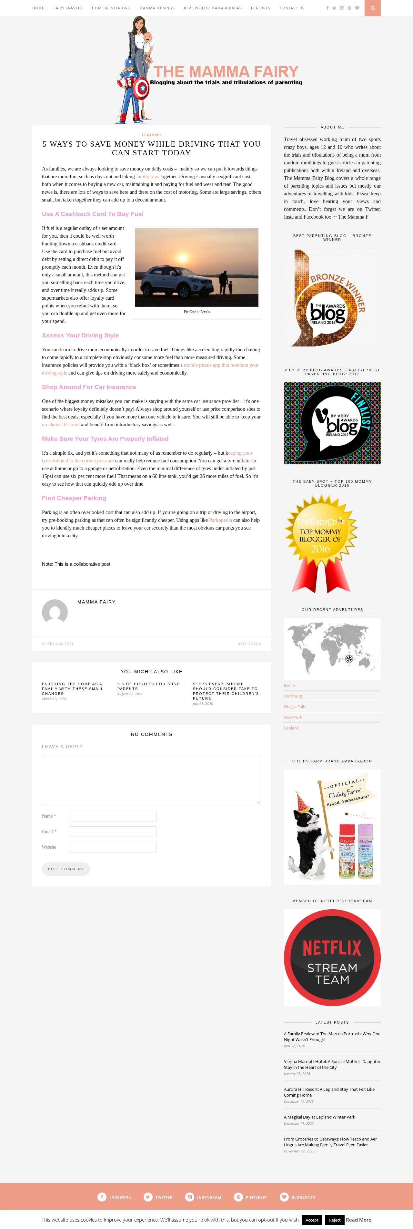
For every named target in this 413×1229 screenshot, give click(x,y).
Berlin (289, 685)
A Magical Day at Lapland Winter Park (320, 1117)
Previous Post (59, 643)
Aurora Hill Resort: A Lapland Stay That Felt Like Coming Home (329, 1092)
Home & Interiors (111, 7)
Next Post (248, 643)
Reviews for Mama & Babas (213, 7)
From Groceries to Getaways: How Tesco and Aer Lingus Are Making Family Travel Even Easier (330, 1142)
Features (260, 7)
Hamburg (293, 696)
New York (293, 717)
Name (49, 816)
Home (38, 7)
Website (49, 847)
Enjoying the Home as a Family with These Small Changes (73, 689)
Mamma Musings (157, 7)
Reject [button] (335, 1220)
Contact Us (292, 7)
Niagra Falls (295, 706)
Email (49, 831)
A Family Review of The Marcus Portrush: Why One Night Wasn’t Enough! (332, 1036)
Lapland (291, 728)
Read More (358, 1219)
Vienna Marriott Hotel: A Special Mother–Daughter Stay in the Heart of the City (332, 1064)
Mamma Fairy (96, 601)
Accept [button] (312, 1220)
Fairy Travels (68, 7)
